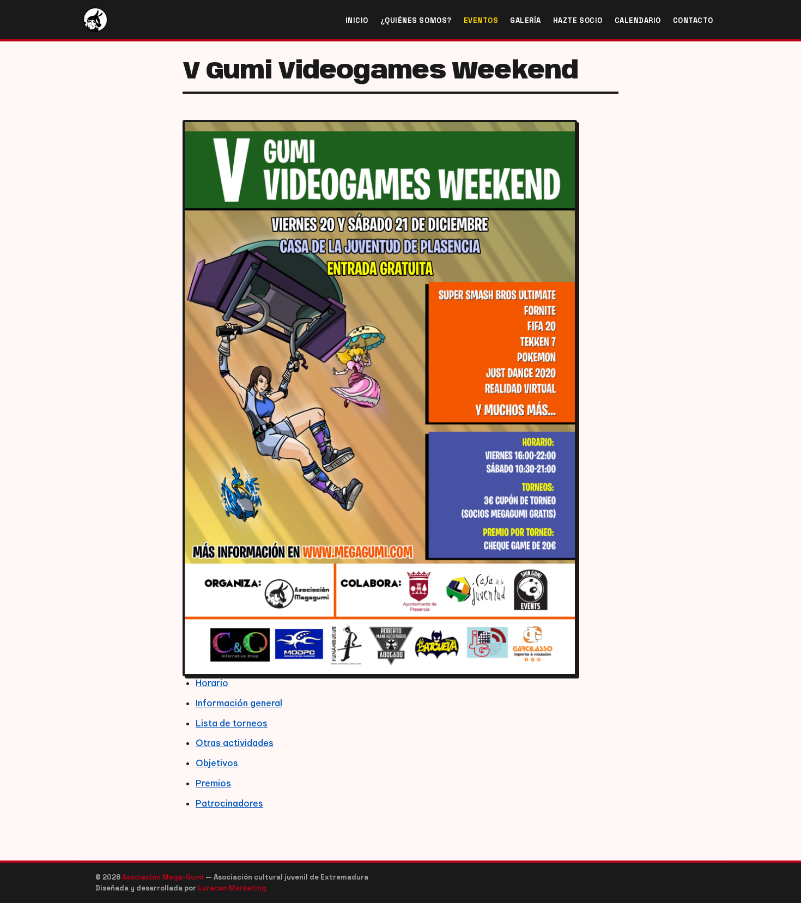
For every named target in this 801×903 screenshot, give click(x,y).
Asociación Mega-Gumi (163, 877)
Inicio (356, 20)
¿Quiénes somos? (416, 20)
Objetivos (217, 762)
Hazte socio (578, 20)
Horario (212, 682)
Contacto (693, 20)
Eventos (481, 20)
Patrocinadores (229, 803)
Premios (213, 783)
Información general (239, 703)
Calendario (638, 20)
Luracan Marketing (232, 888)
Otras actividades (235, 742)
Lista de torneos (232, 723)
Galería (525, 20)
